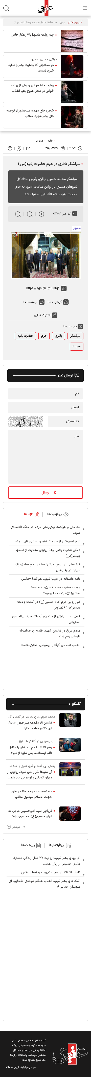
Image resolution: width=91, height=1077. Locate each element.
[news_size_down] (18, 214)
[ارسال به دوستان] (28, 148)
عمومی (39, 141)
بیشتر (16, 827)
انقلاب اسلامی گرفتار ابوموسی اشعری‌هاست (50, 645)
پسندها (32, 302)
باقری (58, 336)
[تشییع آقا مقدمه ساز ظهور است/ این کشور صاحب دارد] (70, 722)
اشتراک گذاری (42, 315)
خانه (50, 141)
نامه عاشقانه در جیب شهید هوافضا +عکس (50, 578)
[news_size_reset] (30, 214)
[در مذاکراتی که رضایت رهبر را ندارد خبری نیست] (72, 66)
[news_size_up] (41, 214)
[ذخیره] (18, 148)
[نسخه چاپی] (9, 148)
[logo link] (45, 8)
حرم (44, 336)
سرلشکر (75, 336)
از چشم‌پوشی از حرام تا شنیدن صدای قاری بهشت (46, 541)
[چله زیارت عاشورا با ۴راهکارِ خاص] (72, 41)
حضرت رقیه (25, 336)
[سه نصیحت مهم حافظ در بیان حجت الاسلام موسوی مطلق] (70, 794)
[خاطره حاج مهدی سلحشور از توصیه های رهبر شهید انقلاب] (72, 117)
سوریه (77, 346)
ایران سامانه (12, 1067)
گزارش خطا (55, 302)
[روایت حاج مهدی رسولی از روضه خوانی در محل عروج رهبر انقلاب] (72, 92)
